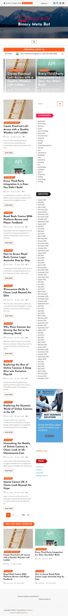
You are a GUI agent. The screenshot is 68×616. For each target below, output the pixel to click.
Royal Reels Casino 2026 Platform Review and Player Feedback (47, 77)
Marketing (41, 155)
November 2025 (43, 217)
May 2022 (41, 311)
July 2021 (41, 333)
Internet (40, 148)
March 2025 (42, 236)
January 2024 (42, 267)
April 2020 (41, 369)
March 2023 (42, 292)
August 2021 (42, 330)
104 (23, 515)
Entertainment (43, 136)
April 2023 (41, 289)
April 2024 (41, 263)
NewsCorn (13, 613)
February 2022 (42, 318)
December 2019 (43, 378)
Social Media (42, 167)
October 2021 (42, 325)
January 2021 (42, 347)
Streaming (41, 174)
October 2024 (42, 248)
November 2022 (43, 299)
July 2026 (41, 202)
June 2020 (41, 364)
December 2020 (43, 349)
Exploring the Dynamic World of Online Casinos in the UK (17, 408)
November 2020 (43, 352)
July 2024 (41, 255)
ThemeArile (23, 613)
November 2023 (43, 272)
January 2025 (42, 241)
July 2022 (41, 306)
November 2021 (43, 323)
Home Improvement (44, 145)
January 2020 (42, 376)
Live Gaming (42, 153)
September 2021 (43, 328)
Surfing (40, 177)
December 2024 (43, 243)
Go (60, 104)
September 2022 (43, 304)
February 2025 (42, 238)
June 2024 (41, 258)
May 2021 (41, 337)
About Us (39, 470)
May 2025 (41, 231)
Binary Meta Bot (34, 24)
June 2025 (41, 229)
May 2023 (41, 287)
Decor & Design (43, 131)
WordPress (29, 610)
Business (41, 126)
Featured (41, 138)
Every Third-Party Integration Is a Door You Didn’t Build (15, 184)
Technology (42, 179)
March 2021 (42, 342)
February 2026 (42, 210)
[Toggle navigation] (34, 42)
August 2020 (42, 359)
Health (40, 143)
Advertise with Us (42, 476)
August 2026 (42, 200)
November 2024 (43, 246)
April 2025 (41, 234)
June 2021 (41, 335)
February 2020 (42, 373)
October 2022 (42, 301)
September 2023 (43, 277)
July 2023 (41, 282)
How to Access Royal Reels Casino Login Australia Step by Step (16, 257)
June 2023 (41, 284)
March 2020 (42, 371)
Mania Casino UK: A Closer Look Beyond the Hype (17, 485)
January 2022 (42, 320)
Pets (39, 157)
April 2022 (41, 313)
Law (39, 150)
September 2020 (43, 357)
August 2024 (42, 253)
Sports (40, 172)
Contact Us (40, 467)
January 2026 (42, 212)
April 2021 (41, 340)
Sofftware (41, 170)
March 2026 (42, 207)
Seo (39, 165)
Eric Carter (42, 89)
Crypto (40, 129)
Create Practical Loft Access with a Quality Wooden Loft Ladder (16, 129)
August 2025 (42, 224)
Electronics (41, 133)
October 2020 (42, 354)
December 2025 (43, 214)
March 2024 (42, 265)
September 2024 (43, 251)
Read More (9, 153)
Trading (40, 182)
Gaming (40, 141)
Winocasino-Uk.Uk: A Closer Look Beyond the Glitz (17, 292)
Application (41, 121)
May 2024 (41, 260)
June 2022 (41, 308)
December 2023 (43, 270)
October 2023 (42, 275)
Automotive (42, 124)
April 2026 (41, 205)
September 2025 (43, 222)
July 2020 (41, 362)
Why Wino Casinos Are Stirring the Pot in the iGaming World (17, 330)
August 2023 (42, 279)
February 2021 (42, 345)
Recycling (41, 162)
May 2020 (41, 366)
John (9, 89)
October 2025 (42, 219)
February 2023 (42, 294)
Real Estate (41, 160)
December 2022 (43, 296)
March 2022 (42, 316)
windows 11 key (41, 451)
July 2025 (41, 226)
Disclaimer (39, 473)
